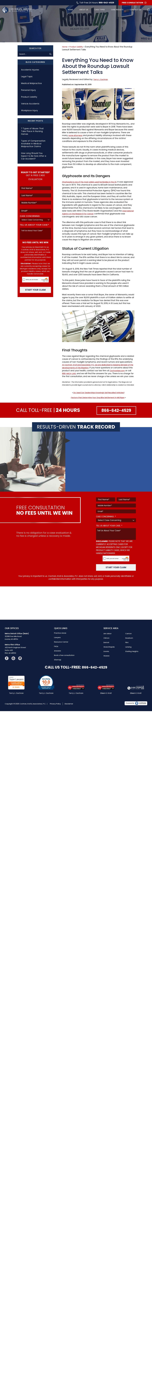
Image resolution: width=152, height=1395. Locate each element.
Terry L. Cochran (100, 79)
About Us (83, 9)
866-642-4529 (106, 2)
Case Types (99, 9)
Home (70, 9)
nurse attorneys (75, 135)
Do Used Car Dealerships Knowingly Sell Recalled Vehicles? (99, 392)
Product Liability (76, 47)
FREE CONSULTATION (132, 2)
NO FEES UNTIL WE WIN (35, 242)
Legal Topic (27, 76)
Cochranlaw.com (117, 370)
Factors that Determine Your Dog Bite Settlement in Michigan (98, 397)
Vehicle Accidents (30, 103)
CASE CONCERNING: (30, 216)
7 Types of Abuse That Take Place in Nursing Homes (32, 131)
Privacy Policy (55, 704)
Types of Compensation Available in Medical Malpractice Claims (33, 144)
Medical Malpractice (31, 83)
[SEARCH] (50, 54)
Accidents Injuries (30, 69)
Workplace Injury (29, 110)
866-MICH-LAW (69, 373)
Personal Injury (28, 90)
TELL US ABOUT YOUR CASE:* (34, 225)
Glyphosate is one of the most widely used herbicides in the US (89, 182)
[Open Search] (148, 9)
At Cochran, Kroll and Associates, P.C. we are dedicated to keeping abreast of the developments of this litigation (97, 366)
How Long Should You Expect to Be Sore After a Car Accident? (33, 156)
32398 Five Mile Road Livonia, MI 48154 (17, 636)
